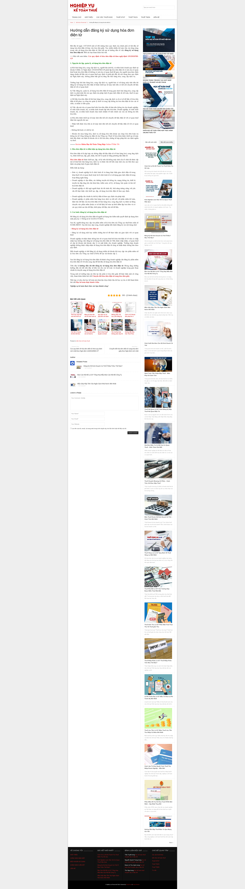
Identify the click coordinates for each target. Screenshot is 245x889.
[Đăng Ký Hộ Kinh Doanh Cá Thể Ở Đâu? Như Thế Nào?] (79, 367)
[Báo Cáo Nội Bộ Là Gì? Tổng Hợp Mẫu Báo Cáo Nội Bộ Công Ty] (73, 376)
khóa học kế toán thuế (97, 120)
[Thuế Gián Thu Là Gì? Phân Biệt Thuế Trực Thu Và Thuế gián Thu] (158, 622)
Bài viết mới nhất (151, 142)
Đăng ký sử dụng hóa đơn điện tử (85, 229)
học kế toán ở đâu (76, 290)
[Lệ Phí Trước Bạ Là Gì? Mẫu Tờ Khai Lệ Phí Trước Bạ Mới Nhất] (158, 694)
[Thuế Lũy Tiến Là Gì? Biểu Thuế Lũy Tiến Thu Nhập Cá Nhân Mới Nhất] (158, 728)
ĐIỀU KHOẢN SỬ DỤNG (77, 861)
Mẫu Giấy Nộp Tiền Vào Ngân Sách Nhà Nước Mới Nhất (96, 384)
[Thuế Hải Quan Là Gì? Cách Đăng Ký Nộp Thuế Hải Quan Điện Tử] (158, 407)
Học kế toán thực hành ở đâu (87, 282)
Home (71, 22)
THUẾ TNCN (133, 17)
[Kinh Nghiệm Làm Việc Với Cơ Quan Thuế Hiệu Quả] (158, 197)
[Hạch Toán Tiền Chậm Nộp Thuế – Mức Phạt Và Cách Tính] (158, 371)
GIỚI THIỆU (89, 17)
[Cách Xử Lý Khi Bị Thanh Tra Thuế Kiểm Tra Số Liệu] (158, 164)
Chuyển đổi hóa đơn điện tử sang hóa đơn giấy (111, 276)
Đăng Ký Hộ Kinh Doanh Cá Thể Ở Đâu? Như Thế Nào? (103, 366)
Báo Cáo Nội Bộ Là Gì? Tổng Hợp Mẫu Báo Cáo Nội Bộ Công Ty (99, 375)
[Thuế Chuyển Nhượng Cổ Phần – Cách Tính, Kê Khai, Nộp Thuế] (158, 479)
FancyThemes (136, 884)
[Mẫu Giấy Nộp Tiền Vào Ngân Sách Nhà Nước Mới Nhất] (73, 385)
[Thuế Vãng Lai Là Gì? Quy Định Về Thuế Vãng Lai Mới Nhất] (158, 551)
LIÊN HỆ (156, 17)
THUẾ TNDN (145, 17)
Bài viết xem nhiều (167, 142)
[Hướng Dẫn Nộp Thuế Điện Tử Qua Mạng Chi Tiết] (158, 827)
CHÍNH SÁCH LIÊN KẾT (77, 865)
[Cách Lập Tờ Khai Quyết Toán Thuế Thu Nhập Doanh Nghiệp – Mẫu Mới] (158, 764)
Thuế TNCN (155, 864)
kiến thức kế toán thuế (81, 22)
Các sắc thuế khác (157, 854)
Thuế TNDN (155, 867)
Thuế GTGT (155, 861)
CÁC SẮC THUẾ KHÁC (104, 17)
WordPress (128, 884)
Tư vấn (154, 870)
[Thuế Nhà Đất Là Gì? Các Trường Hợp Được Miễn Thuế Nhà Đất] (158, 586)
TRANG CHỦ (76, 17)
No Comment (88, 368)
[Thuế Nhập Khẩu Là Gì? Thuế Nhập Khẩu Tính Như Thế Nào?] (158, 658)
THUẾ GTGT (120, 17)
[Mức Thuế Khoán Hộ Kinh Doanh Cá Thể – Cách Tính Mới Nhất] (158, 515)
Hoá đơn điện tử (76, 160)
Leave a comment (76, 38)
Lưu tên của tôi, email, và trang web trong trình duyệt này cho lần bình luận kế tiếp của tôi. (99, 428)
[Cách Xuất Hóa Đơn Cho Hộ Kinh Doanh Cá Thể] (158, 341)
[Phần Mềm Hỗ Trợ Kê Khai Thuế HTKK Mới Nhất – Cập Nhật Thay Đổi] (158, 799)
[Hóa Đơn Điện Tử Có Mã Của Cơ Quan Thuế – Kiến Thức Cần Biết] (158, 443)
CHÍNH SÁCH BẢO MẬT (77, 858)
